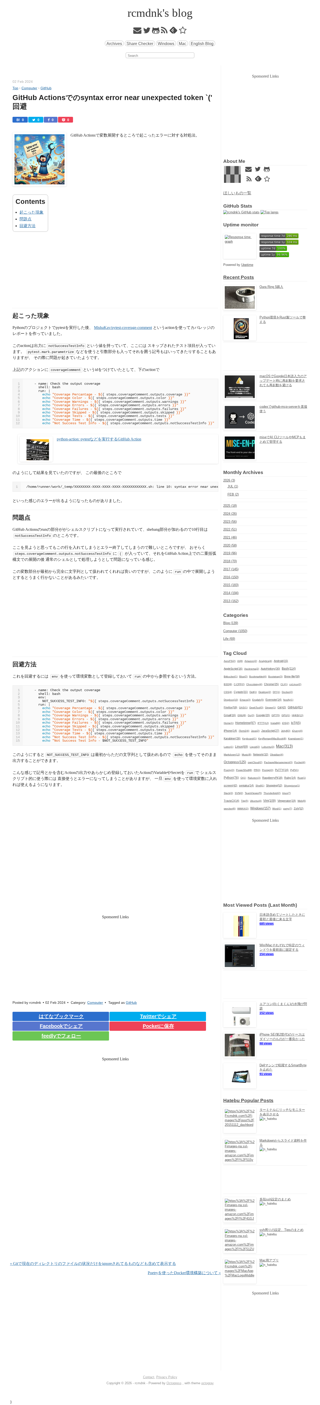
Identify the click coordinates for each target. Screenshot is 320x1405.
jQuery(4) (297, 730)
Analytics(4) (265, 661)
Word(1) (276, 808)
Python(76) (231, 777)
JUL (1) (233, 486)
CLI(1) (284, 684)
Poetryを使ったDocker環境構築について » (184, 1273)
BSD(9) (228, 684)
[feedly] (173, 32)
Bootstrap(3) (275, 676)
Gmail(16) (230, 715)
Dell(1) (253, 692)
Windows (166, 43)
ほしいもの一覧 (237, 193)
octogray (207, 1383)
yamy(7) (287, 808)
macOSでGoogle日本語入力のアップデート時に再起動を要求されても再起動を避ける (283, 380)
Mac (182, 43)
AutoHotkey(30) (270, 668)
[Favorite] (183, 32)
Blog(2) (243, 676)
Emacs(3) (245, 699)
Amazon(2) (250, 661)
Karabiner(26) (232, 738)
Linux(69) (241, 746)
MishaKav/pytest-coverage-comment (123, 327)
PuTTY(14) (281, 769)
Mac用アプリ (269, 1260)
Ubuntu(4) (256, 800)
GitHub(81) (295, 707)
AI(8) (240, 661)
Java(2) (255, 730)
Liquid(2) (255, 746)
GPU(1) (286, 715)
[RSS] (164, 32)
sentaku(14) (246, 785)
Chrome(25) (271, 684)
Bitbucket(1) (231, 676)
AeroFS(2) (230, 661)
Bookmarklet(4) (257, 676)
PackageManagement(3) (278, 762)
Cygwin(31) (241, 691)
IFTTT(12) (263, 723)
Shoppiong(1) (292, 785)
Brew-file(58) (292, 676)
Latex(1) (228, 746)
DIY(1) (276, 692)
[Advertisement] (115, 273)
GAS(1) (243, 707)
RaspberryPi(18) (272, 777)
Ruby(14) (290, 777)
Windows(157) (260, 808)
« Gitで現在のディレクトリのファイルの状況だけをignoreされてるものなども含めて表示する (93, 1263)
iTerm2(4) (244, 730)
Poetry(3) (229, 770)
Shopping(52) (274, 785)
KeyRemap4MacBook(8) (272, 738)
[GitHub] (156, 32)
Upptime (247, 265)
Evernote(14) (274, 699)
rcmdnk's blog (160, 13)
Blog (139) (230, 623)
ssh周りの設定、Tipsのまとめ (282, 1230)
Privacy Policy (166, 1377)
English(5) (258, 699)
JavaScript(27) (270, 730)
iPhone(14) (230, 730)
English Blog (202, 43)
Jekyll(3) (285, 730)
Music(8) (246, 754)
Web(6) (302, 800)
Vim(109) (269, 800)
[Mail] (137, 32)
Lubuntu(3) (268, 746)
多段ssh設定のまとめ (275, 1199)
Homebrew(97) (245, 723)
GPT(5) (276, 715)
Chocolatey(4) (254, 684)
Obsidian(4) (276, 754)
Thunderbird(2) (272, 793)
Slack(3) (228, 793)
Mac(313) (284, 746)
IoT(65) (296, 722)
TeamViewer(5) (253, 793)
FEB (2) (233, 494)
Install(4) (275, 723)
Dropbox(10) (231, 699)
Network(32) (260, 754)
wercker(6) (230, 808)
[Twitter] (147, 32)
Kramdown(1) (295, 738)
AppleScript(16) (233, 668)
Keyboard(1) (249, 738)
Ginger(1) (270, 707)
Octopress (174, 1383)
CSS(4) (228, 692)
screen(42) (230, 785)
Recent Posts (238, 277)
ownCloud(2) (255, 762)
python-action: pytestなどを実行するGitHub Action (99, 439)
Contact (148, 1377)
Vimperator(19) (287, 800)
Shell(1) (260, 785)
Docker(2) (287, 692)
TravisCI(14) (231, 800)
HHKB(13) (297, 715)
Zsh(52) (299, 808)
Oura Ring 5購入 (271, 287)
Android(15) (281, 660)
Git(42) (282, 707)
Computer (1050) (235, 631)
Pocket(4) (299, 762)
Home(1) (229, 723)
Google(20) (263, 715)
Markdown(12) (232, 754)
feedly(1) (288, 699)
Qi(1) (243, 777)
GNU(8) (242, 715)
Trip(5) (244, 800)
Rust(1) (302, 777)
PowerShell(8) (244, 770)
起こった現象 (32, 212)
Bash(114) (289, 668)
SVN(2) (239, 793)
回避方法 (28, 226)
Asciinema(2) (251, 668)
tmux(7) (286, 793)
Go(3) (251, 715)
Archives (114, 43)
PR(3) (257, 770)
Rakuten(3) (254, 777)
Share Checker (139, 43)
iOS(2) (285, 723)
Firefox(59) (230, 707)
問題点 (26, 219)
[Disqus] (115, 1196)
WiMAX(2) (242, 808)
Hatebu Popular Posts (248, 1100)
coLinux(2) (295, 684)
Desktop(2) (264, 692)
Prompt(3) (267, 770)
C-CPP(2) (239, 684)
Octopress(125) (235, 762)
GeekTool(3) (256, 707)
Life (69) (229, 639)
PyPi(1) (294, 770)
